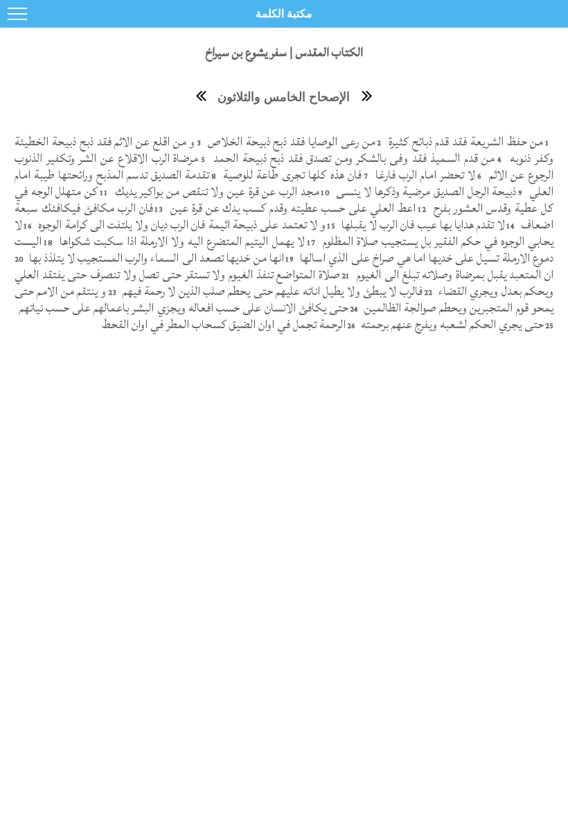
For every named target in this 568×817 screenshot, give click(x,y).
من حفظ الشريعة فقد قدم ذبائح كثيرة (464, 141)
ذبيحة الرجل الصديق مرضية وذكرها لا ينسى (425, 191)
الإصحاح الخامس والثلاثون (284, 97)
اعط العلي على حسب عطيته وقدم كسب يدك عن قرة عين (291, 208)
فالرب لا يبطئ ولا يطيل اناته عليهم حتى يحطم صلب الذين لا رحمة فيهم (270, 291)
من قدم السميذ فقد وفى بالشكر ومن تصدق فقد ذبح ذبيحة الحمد (352, 158)
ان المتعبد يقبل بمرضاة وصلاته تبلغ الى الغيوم (453, 274)
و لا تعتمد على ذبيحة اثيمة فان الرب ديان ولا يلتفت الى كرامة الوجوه (180, 225)
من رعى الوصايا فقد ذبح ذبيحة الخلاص (289, 141)
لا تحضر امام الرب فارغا (423, 175)
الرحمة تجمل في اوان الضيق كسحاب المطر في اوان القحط (224, 324)
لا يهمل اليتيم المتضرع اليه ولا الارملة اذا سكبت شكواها (180, 241)
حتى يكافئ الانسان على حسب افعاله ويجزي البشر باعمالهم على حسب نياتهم (182, 308)
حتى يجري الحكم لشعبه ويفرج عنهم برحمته (451, 324)
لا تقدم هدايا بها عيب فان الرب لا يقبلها (422, 225)
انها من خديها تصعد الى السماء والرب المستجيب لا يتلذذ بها (155, 258)
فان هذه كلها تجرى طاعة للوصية (290, 175)
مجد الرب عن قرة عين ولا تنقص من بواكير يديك (215, 191)
